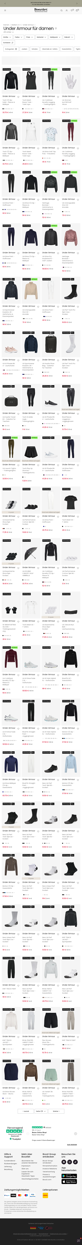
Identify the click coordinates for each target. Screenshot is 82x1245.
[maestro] (26, 1196)
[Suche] (61, 10)
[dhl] (45, 1196)
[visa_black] (13, 1196)
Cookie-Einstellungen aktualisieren (40, 1236)
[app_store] (69, 1181)
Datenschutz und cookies (58, 1234)
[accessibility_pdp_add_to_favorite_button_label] (18, 97)
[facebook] (64, 1162)
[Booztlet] (41, 10)
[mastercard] (19, 1196)
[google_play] (69, 1176)
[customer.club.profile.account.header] (66, 10)
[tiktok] (75, 1162)
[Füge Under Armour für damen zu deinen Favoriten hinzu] (55, 28)
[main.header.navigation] (5, 10)
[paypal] (7, 1196)
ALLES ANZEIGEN (72, 1145)
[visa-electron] (32, 1196)
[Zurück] (5, 3)
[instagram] (69, 1162)
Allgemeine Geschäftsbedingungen (25, 1234)
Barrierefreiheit (43, 1234)
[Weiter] (76, 3)
